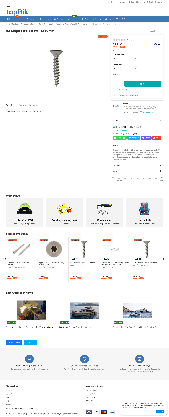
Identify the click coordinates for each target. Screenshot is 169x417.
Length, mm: (118, 64)
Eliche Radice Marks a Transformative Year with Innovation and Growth (31, 327)
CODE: (151, 31)
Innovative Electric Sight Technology (75, 327)
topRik (132, 103)
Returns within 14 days (139, 366)
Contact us (10, 394)
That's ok (160, 411)
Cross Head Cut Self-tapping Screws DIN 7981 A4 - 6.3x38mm (69, 264)
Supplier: (116, 74)
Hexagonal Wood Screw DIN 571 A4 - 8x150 (37, 264)
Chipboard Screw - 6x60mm (98, 263)
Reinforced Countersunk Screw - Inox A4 (130, 264)
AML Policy (90, 401)
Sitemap (9, 404)
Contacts (158, 2)
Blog (7, 401)
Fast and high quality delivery (29, 366)
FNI (122, 74)
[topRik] (17, 12)
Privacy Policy (91, 394)
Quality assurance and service (84, 366)
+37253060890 (122, 130)
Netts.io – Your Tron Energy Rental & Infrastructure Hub (27, 408)
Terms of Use (91, 390)
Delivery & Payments (137, 2)
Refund (150, 2)
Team (8, 397)
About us (9, 390)
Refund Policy (91, 397)
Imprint (88, 404)
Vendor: (126, 103)
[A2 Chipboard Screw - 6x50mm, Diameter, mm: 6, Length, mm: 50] (57, 68)
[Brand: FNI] (156, 44)
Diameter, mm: (118, 54)
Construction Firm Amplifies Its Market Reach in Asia (136, 327)
